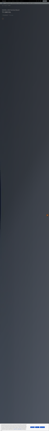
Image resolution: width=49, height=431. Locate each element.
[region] (24, 427)
